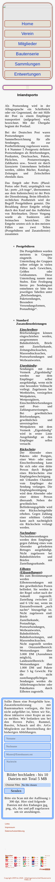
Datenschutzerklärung (15, 831)
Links (7, 824)
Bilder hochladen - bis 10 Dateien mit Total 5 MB (27, 777)
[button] (27, 87)
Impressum (10, 827)
